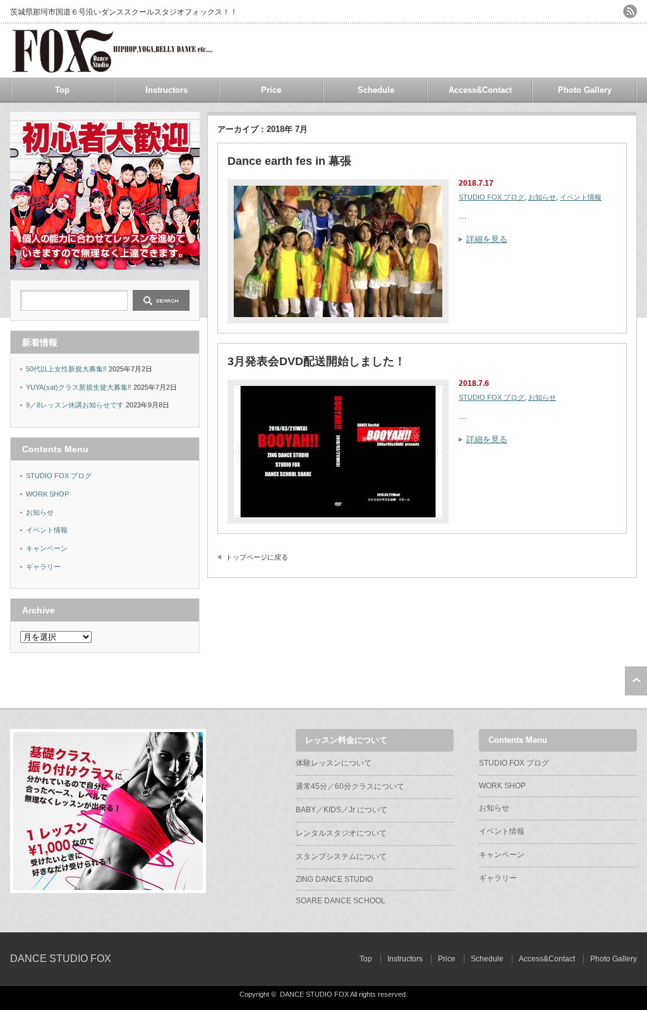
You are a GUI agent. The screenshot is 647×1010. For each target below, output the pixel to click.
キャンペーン (47, 548)
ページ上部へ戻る (636, 680)
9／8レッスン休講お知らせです (75, 405)
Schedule (376, 90)
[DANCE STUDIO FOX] (112, 68)
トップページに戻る (257, 557)
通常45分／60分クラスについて (350, 786)
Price (271, 90)
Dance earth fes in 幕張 (289, 161)
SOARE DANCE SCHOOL (340, 900)
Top (62, 90)
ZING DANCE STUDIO (334, 879)
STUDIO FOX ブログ (491, 197)
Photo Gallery (585, 90)
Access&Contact (480, 90)
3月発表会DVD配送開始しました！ (316, 361)
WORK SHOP (47, 494)
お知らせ (542, 197)
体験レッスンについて (334, 763)
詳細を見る (486, 239)
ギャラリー (43, 566)
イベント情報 (581, 197)
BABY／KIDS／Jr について (341, 809)
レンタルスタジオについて (341, 833)
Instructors (166, 90)
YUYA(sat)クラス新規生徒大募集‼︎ (78, 387)
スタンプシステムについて (341, 856)
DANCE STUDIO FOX (60, 958)
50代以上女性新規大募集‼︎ (66, 369)
